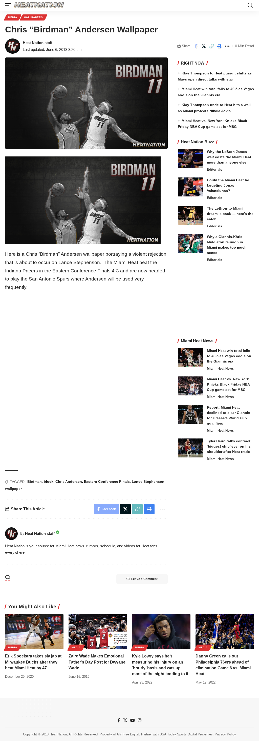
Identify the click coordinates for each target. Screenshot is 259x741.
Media (12, 17)
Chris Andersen (68, 481)
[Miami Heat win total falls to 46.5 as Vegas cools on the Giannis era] (190, 357)
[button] (9, 5)
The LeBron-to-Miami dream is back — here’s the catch (230, 213)
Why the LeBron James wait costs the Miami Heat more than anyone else (229, 157)
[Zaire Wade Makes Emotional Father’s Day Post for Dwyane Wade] (98, 631)
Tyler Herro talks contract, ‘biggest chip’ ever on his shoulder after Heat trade (229, 446)
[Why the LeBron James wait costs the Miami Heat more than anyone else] (190, 158)
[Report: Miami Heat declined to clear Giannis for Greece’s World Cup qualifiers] (190, 414)
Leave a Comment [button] (144, 579)
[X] (125, 720)
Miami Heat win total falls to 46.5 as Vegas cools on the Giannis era (229, 356)
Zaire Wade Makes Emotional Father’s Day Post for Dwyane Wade (97, 662)
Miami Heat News (220, 368)
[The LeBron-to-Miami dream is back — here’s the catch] (190, 215)
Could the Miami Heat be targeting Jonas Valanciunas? (228, 185)
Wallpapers (33, 17)
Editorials (214, 169)
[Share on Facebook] (195, 46)
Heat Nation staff (37, 43)
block (48, 481)
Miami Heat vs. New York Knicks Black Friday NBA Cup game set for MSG (228, 384)
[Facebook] (118, 720)
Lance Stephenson (148, 481)
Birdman (34, 481)
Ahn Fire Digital (128, 734)
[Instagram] (140, 720)
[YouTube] (132, 720)
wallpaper (13, 489)
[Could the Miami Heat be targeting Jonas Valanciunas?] (190, 186)
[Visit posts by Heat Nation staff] (12, 46)
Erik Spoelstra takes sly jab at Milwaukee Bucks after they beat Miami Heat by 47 (33, 662)
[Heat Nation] (39, 5)
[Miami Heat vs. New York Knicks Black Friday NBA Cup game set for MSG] (190, 385)
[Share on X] (203, 46)
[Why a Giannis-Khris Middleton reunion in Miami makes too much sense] (190, 243)
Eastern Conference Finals (107, 481)
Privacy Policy (225, 734)
